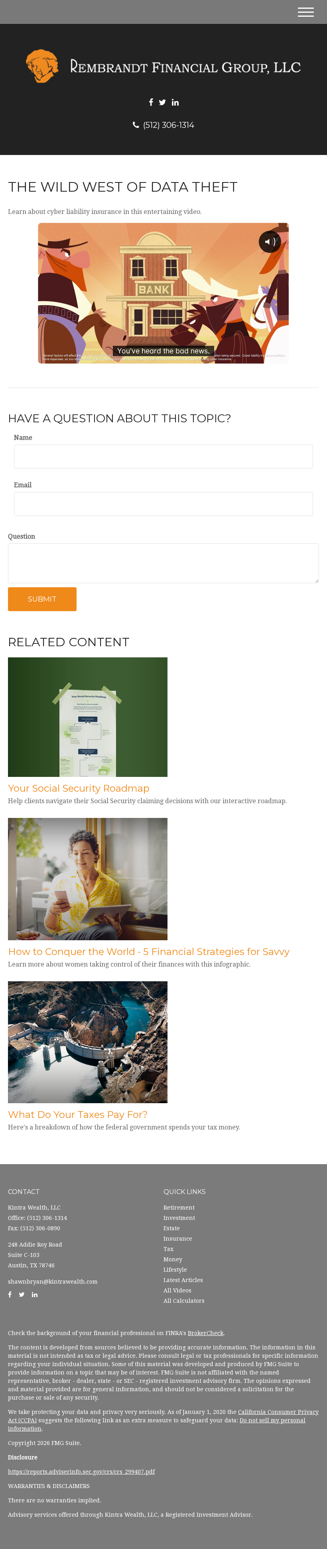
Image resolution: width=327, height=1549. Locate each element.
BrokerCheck (205, 1333)
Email (23, 485)
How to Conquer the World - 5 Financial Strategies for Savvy (149, 951)
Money (173, 1259)
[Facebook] (151, 102)
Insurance (178, 1238)
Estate (172, 1228)
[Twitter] (162, 102)
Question (21, 536)
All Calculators (184, 1301)
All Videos (177, 1290)
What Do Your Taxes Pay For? (78, 1114)
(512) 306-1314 (168, 125)
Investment (179, 1218)
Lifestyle (175, 1270)
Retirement (179, 1207)
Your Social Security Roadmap (79, 788)
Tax (168, 1249)
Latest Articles (183, 1280)
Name (23, 437)
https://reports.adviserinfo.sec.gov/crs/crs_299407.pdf (81, 1472)
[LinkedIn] (175, 102)
